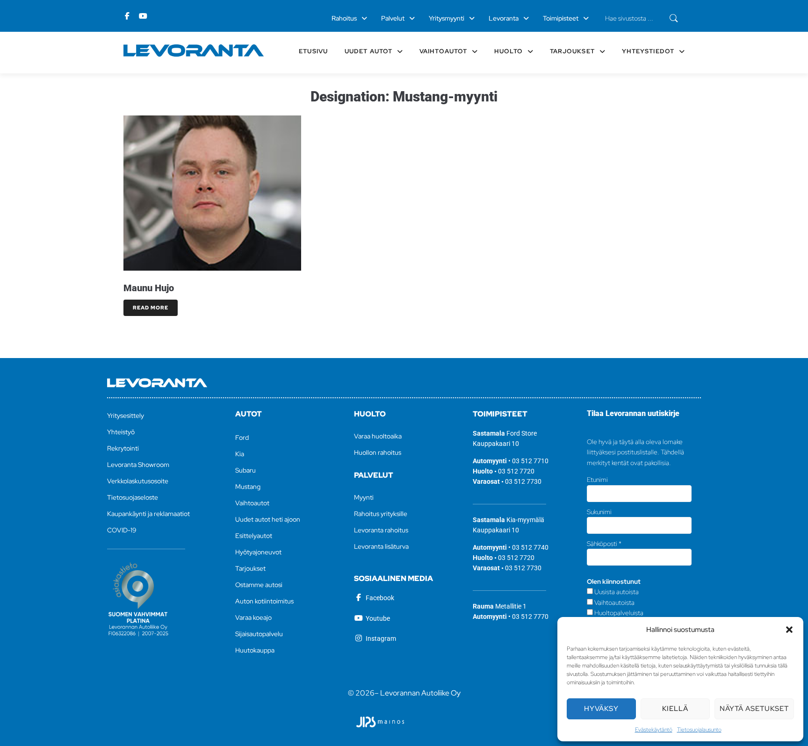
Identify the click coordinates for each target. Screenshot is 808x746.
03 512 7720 (516, 471)
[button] (789, 629)
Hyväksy (601, 708)
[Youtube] (143, 16)
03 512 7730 (523, 481)
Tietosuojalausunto (699, 729)
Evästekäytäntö (653, 729)
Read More (150, 307)
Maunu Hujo (148, 288)
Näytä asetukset (754, 708)
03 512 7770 (530, 616)
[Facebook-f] (127, 16)
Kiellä (675, 708)
